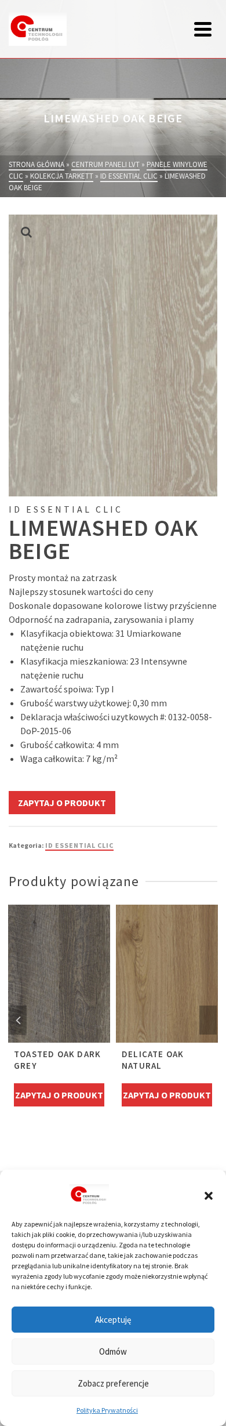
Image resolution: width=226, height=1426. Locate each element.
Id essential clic (79, 845)
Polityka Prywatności (107, 1410)
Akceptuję (113, 1319)
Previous (18, 1020)
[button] (208, 1196)
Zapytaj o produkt (62, 802)
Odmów (113, 1351)
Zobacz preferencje (113, 1383)
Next (208, 1020)
